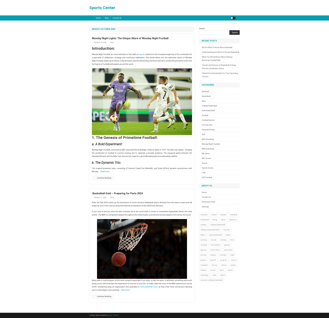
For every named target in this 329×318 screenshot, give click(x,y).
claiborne (233, 220)
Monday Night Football (211, 144)
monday (223, 255)
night (232, 255)
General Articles (208, 130)
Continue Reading (104, 178)
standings (204, 275)
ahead (214, 215)
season (203, 270)
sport (222, 270)
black (223, 220)
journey (203, 255)
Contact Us (117, 18)
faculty (213, 240)
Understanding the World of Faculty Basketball (220, 52)
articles (223, 215)
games (227, 245)
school (223, 265)
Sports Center (102, 7)
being (215, 220)
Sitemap (205, 207)
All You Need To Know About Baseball (217, 47)
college (203, 225)
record (233, 260)
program (223, 260)
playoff (213, 260)
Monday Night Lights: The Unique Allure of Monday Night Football (130, 38)
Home (98, 18)
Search (202, 28)
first (232, 240)
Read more (104, 171)
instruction (228, 250)
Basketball (206, 96)
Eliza (112, 42)
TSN (203, 173)
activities (204, 215)
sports (141, 54)
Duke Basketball (208, 110)
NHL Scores (206, 158)
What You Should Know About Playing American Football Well (217, 58)
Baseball (205, 91)
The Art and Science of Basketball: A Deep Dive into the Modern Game (219, 67)
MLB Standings (208, 139)
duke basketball (215, 235)
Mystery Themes (113, 315)
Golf (203, 134)
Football (205, 115)
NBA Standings (208, 149)
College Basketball (209, 106)
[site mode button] (233, 18)
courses (226, 230)
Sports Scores (207, 168)
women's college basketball (211, 280)
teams (223, 275)
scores (233, 265)
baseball (233, 215)
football (203, 245)
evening (203, 240)
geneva (203, 250)
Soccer (205, 163)
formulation (215, 245)
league (213, 255)
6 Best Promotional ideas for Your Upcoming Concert (220, 75)
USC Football (207, 177)
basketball (204, 220)
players (203, 260)
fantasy (223, 240)
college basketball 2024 (210, 230)
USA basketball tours (149, 287)
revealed (204, 265)
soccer (213, 270)
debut (202, 235)
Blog (106, 18)
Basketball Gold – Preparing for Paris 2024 (117, 193)
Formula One (207, 125)
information (215, 250)
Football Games (208, 120)
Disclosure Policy (208, 202)
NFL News (206, 154)
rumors (214, 265)
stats (214, 275)
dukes (228, 235)
